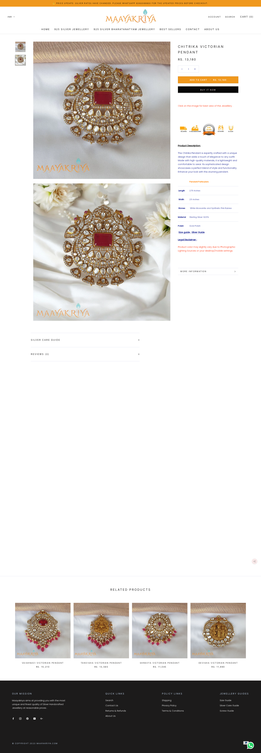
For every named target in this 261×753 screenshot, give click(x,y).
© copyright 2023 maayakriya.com (35, 743)
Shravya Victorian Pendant (160, 663)
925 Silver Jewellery (71, 29)
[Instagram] (20, 718)
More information (193, 271)
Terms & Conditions (173, 710)
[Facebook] (13, 718)
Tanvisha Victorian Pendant (101, 663)
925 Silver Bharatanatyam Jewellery (124, 29)
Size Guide (225, 700)
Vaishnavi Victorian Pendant (43, 663)
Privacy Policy (169, 705)
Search (230, 17)
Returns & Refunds (115, 710)
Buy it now (208, 89)
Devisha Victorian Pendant (218, 663)
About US (212, 29)
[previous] (9, 632)
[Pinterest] (27, 718)
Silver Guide (198, 232)
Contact (193, 29)
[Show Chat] (251, 745)
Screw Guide (227, 710)
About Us (110, 715)
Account (214, 17)
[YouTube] (34, 718)
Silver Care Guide (45, 339)
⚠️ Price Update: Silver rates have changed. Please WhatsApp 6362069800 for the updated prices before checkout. (130, 3)
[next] (251, 632)
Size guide (184, 232)
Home (45, 29)
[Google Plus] (41, 718)
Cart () (246, 16)
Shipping (166, 700)
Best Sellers (170, 29)
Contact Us (111, 705)
